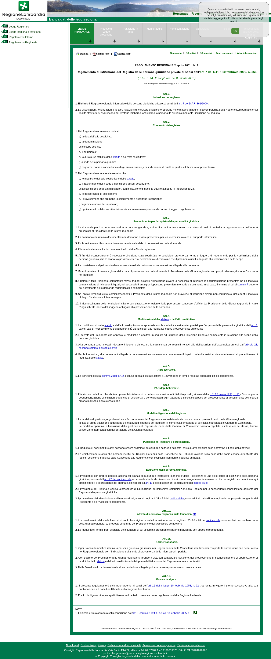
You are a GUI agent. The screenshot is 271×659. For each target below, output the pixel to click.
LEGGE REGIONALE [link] (82, 30)
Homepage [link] (180, 13)
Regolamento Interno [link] (20, 37)
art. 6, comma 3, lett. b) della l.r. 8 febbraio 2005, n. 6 (162, 613)
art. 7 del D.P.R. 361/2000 (193, 103)
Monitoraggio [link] (154, 28)
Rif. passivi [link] (206, 53)
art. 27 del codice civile (117, 479)
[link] (23, 20)
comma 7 (243, 284)
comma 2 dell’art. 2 (113, 375)
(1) (194, 514)
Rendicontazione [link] (179, 28)
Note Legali (72, 645)
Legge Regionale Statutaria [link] (24, 31)
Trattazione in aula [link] (130, 30)
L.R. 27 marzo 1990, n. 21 (224, 394)
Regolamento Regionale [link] (22, 42)
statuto (116, 157)
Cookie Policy (89, 645)
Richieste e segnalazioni (191, 645)
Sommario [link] (176, 53)
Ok (235, 31)
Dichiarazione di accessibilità (124, 645)
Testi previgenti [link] (224, 53)
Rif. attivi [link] (191, 53)
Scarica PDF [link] (102, 53)
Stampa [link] (84, 53)
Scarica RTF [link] (124, 53)
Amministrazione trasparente (159, 645)
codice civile (201, 482)
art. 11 (148, 482)
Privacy (102, 645)
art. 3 (254, 325)
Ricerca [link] (197, 13)
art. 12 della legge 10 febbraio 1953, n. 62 (173, 585)
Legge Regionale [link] (18, 26)
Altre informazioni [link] (247, 53)
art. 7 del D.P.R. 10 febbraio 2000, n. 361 (228, 72)
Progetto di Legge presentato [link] (106, 31)
